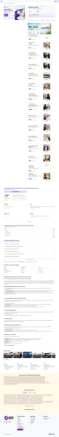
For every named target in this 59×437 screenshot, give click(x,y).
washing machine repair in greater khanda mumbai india (25, 378)
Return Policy (32, 420)
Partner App (20, 426)
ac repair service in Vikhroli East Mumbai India (10, 401)
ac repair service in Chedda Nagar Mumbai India (36, 403)
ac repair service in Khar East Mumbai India (22, 401)
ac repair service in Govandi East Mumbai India (36, 396)
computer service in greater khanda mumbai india (23, 376)
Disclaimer (32, 422)
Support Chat (20, 429)
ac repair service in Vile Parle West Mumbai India (47, 401)
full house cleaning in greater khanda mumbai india (10, 381)
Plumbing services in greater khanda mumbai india (38, 381)
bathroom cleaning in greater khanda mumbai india (37, 379)
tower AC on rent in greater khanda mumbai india (10, 384)
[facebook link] (7, 422)
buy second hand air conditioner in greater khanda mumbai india (12, 382)
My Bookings (19, 420)
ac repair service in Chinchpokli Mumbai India (23, 403)
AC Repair (28, 20)
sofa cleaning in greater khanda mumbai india (10, 379)
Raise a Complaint (20, 423)
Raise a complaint (21, 261)
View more (29, 221)
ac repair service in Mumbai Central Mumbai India (35, 398)
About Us (19, 419)
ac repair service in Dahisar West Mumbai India (10, 396)
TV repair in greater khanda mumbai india (39, 378)
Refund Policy (32, 421)
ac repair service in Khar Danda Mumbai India (34, 401)
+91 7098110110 (45, 419)
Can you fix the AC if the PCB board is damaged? (12, 256)
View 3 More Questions (30, 259)
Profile (31, 423)
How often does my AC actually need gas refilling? (12, 244)
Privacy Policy (32, 419)
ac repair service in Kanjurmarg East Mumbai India (23, 396)
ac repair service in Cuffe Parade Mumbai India (22, 398)
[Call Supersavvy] (55, 1)
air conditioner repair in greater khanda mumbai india (38, 376)
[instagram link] (5, 422)
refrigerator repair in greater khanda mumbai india (10, 378)
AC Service (33, 20)
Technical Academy (21, 427)
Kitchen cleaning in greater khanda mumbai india (23, 379)
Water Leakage (48, 20)
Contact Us (19, 422)
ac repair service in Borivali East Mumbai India (9, 398)
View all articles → (6, 359)
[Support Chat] (57, 1)
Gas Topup (37, 20)
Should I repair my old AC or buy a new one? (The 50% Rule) (13, 246)
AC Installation (42, 20)
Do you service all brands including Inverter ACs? (12, 251)
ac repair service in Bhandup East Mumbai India (10, 403)
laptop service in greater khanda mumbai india (10, 376)
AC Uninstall (53, 20)
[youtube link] (11, 422)
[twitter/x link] (9, 422)
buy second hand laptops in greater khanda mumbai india (29, 382)
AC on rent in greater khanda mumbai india (43, 382)
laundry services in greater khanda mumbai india (24, 381)
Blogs (18, 421)
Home (5, 3)
